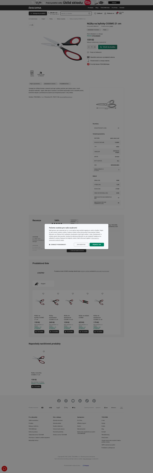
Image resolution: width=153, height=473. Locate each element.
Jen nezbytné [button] (81, 244)
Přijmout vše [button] (97, 244)
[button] (57, 244)
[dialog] (76, 236)
